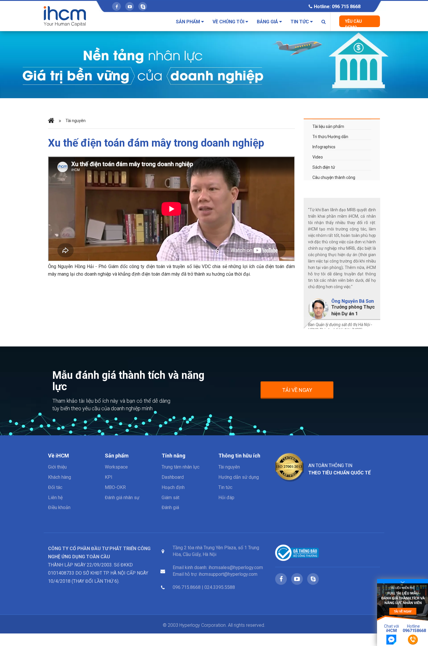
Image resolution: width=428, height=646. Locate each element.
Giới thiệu (57, 467)
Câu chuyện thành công (333, 177)
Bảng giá (268, 21)
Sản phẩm (188, 21)
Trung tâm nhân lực (180, 467)
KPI (108, 477)
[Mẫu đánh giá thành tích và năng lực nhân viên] (402, 601)
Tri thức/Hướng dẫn (330, 136)
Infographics (323, 147)
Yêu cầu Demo (353, 23)
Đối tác (55, 487)
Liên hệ (55, 497)
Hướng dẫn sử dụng (238, 477)
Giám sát (170, 497)
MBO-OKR (115, 487)
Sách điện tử (323, 167)
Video (317, 157)
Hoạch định (173, 487)
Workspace (116, 467)
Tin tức (300, 21)
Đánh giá (170, 507)
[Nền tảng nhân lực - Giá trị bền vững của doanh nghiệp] (214, 64)
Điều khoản (59, 507)
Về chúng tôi (229, 21)
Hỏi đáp (226, 497)
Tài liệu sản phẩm (328, 126)
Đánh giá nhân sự (122, 497)
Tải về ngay (297, 390)
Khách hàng (59, 477)
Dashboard (173, 477)
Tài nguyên (229, 467)
